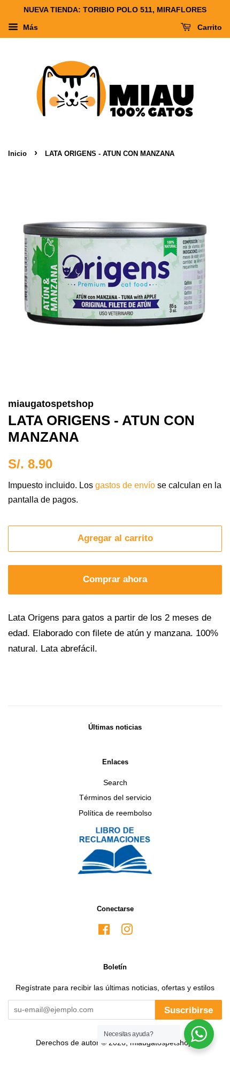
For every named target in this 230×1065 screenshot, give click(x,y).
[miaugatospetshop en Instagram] (127, 931)
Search (115, 782)
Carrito (208, 27)
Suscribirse (188, 1010)
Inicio (17, 154)
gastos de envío (125, 485)
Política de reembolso (115, 813)
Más (29, 27)
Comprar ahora (115, 579)
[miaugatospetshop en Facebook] (104, 931)
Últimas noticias (115, 727)
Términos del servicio (115, 797)
